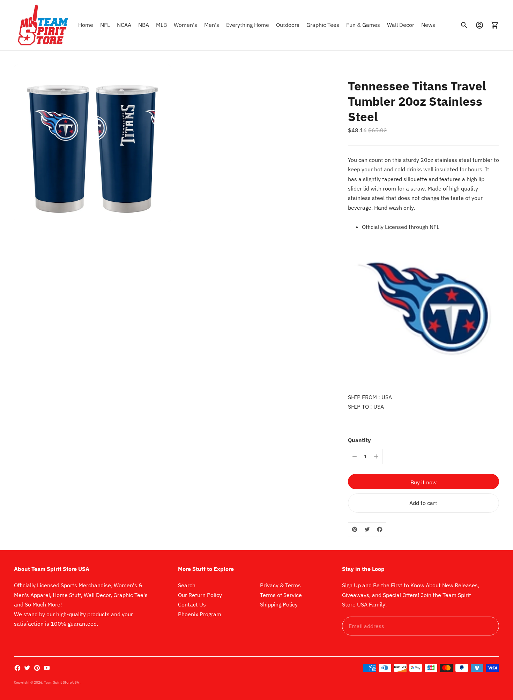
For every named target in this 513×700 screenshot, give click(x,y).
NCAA (124, 24)
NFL (105, 24)
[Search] (464, 25)
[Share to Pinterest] (354, 529)
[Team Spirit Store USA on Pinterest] (37, 667)
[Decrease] (354, 456)
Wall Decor (400, 24)
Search (186, 585)
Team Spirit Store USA (62, 682)
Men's (211, 24)
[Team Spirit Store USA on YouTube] (46, 667)
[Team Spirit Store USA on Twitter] (27, 667)
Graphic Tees (322, 24)
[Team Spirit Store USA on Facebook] (17, 667)
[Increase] (376, 456)
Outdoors (287, 24)
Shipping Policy (279, 604)
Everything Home (247, 24)
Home (85, 24)
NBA (143, 24)
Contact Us (192, 604)
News (428, 24)
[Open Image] (92, 143)
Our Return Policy (200, 594)
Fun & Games (363, 24)
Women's (185, 24)
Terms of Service (281, 594)
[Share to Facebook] (379, 529)
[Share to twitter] (367, 529)
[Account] (479, 25)
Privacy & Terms (280, 585)
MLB (161, 24)
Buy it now (423, 482)
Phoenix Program (199, 614)
